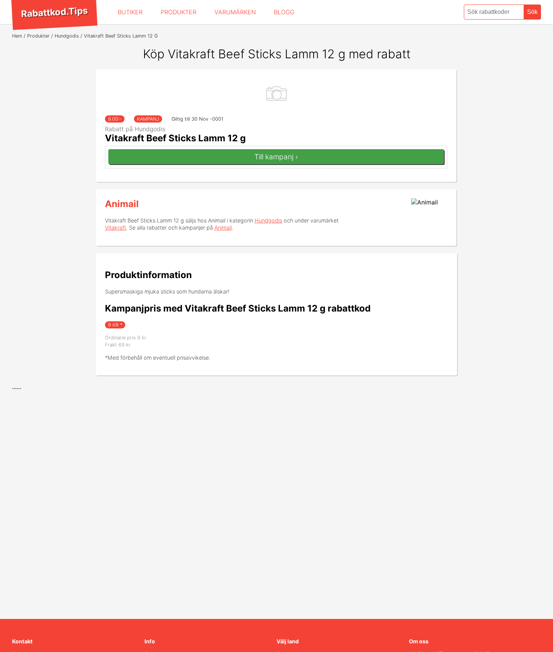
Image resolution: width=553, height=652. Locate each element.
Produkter (178, 12)
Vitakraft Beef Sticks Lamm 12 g (175, 138)
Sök (532, 12)
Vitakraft (115, 227)
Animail (122, 203)
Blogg (284, 12)
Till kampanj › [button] (276, 156)
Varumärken (235, 12)
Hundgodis (268, 220)
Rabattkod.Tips (54, 12)
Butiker (130, 12)
